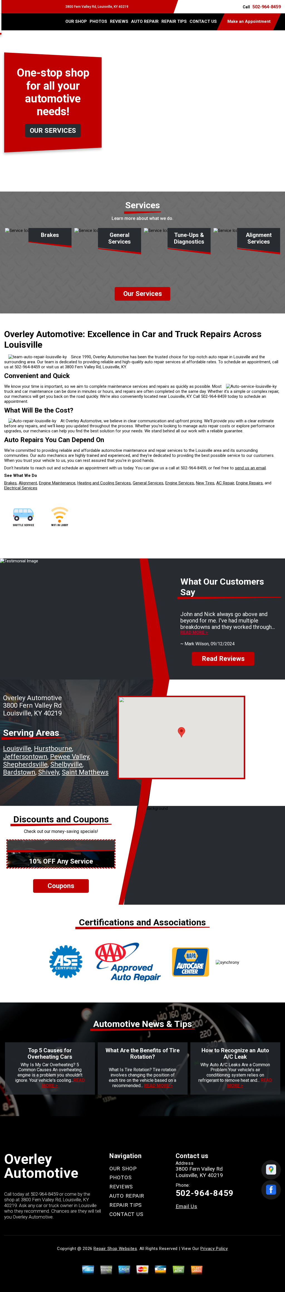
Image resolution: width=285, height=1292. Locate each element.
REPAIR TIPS (174, 21)
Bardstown (19, 772)
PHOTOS (98, 21)
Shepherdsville (25, 764)
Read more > (194, 632)
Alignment (28, 483)
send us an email (250, 467)
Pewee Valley (69, 757)
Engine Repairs (249, 483)
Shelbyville (66, 764)
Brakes (10, 483)
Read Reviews (223, 659)
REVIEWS (119, 21)
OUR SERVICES (53, 130)
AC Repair (225, 483)
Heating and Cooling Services (104, 483)
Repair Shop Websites (115, 1248)
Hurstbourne (53, 748)
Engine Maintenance (57, 483)
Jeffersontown (25, 757)
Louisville (17, 748)
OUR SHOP (76, 21)
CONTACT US (203, 21)
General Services (148, 483)
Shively (48, 772)
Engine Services (179, 483)
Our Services (142, 294)
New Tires (205, 483)
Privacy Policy (214, 1248)
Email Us (186, 1206)
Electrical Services (20, 488)
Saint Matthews (85, 772)
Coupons (61, 886)
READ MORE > (158, 1085)
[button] (181, 732)
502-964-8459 (266, 6)
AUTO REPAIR (145, 21)
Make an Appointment (249, 21)
